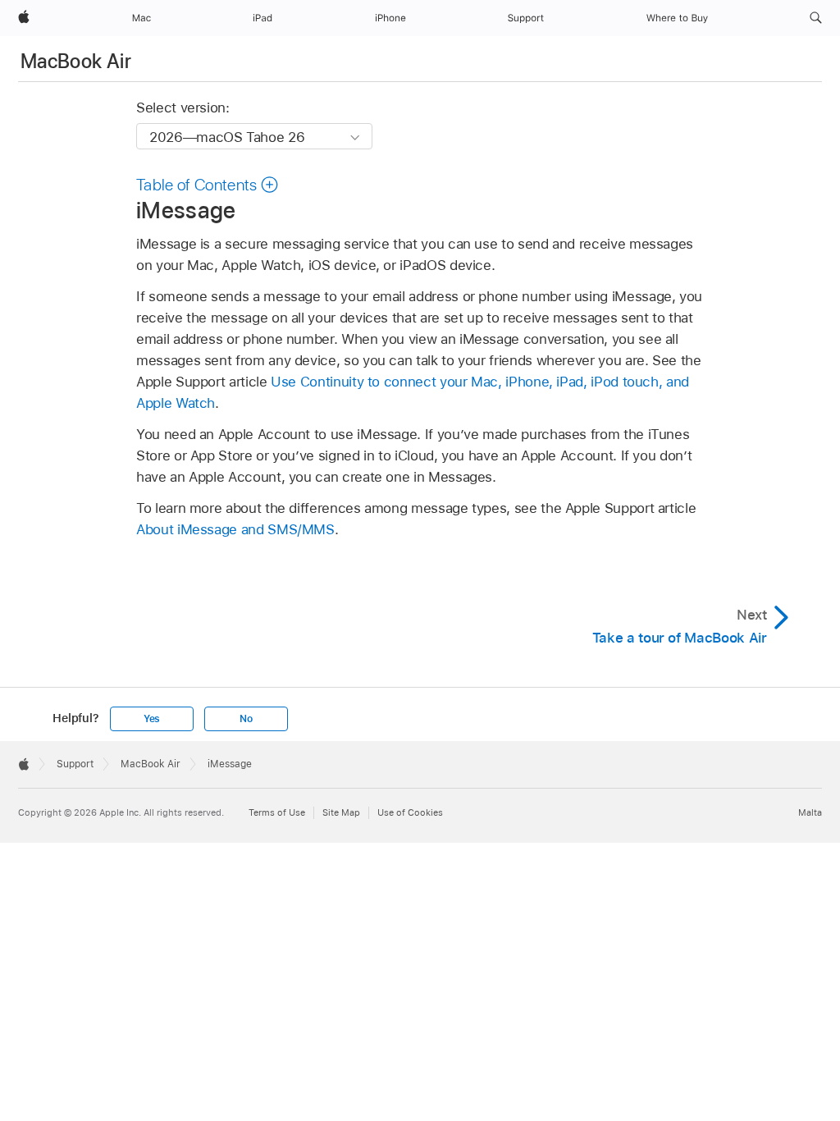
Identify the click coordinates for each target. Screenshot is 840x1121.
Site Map (341, 812)
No (246, 719)
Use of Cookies (410, 812)
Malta (810, 812)
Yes (152, 719)
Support (75, 764)
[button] (816, 18)
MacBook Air (76, 61)
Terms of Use (277, 812)
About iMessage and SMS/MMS (235, 529)
